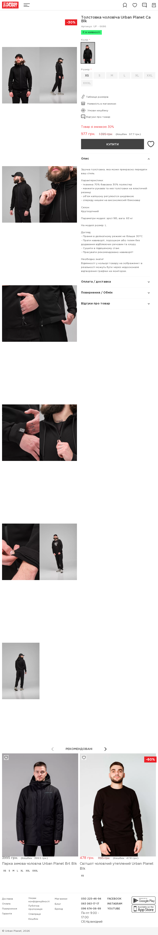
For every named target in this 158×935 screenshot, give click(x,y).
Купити (112, 144)
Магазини (61, 899)
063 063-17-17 (90, 904)
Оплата (6, 904)
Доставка (7, 899)
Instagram (114, 904)
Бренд (59, 909)
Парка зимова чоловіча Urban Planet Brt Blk (39, 863)
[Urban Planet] (10, 5)
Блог (58, 904)
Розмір (85, 69)
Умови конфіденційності (39, 900)
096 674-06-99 (91, 909)
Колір (84, 40)
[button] (105, 749)
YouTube (113, 909)
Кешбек (33, 919)
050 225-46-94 (91, 899)
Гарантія (7, 914)
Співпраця (34, 914)
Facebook (114, 899)
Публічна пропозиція (35, 907)
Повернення (9, 909)
